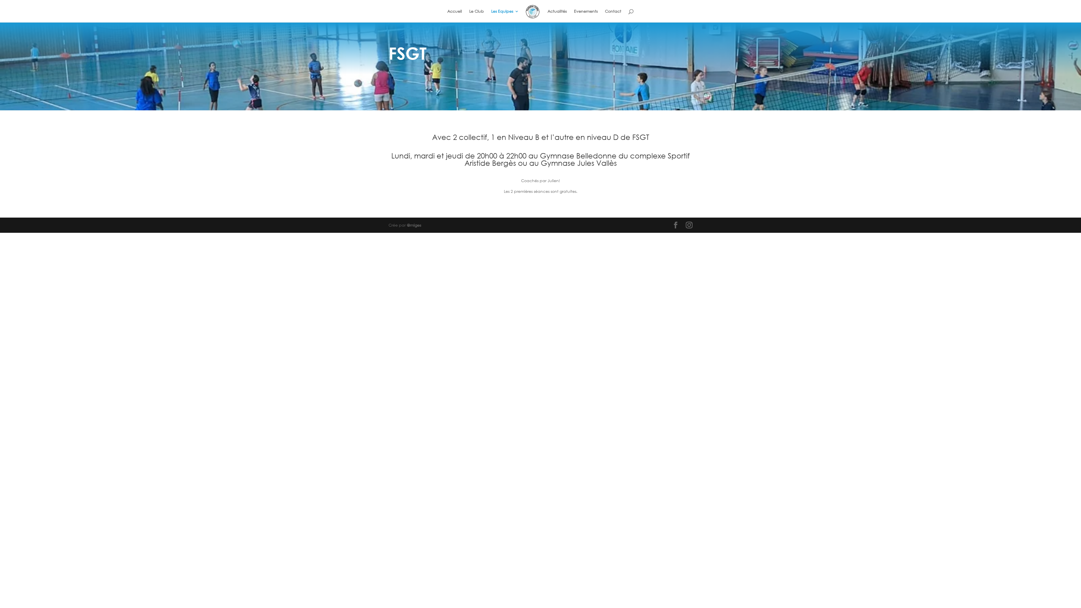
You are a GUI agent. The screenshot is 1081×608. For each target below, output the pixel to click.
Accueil (454, 11)
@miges (414, 225)
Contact (613, 11)
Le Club (476, 11)
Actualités (557, 11)
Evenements (586, 11)
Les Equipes (502, 11)
